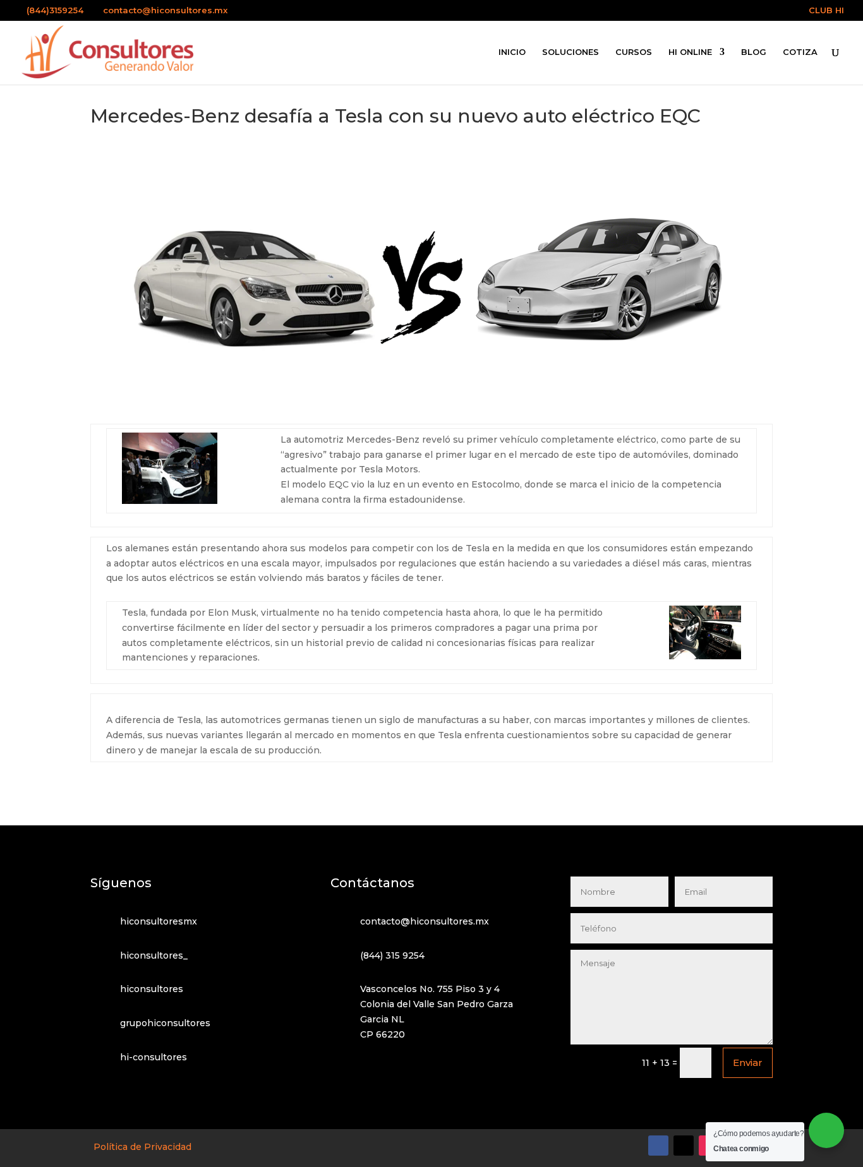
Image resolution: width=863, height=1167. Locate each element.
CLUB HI (826, 10)
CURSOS (633, 52)
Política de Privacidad (142, 1146)
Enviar (748, 1062)
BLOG (753, 52)
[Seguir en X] (683, 1145)
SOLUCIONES (570, 52)
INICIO (512, 52)
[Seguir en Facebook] (658, 1145)
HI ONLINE (690, 52)
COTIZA (800, 52)
